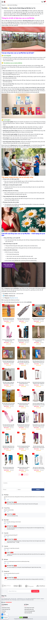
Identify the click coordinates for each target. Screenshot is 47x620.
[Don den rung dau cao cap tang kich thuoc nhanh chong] (38, 438)
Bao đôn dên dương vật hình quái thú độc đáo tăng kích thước (8, 319)
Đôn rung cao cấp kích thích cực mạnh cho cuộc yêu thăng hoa (38, 468)
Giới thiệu (4, 611)
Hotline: (7, 602)
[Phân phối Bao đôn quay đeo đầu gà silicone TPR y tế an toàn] (23, 332)
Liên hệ (3, 612)
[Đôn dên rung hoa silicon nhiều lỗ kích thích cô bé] (8, 332)
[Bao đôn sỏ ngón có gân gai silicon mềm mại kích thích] (8, 374)
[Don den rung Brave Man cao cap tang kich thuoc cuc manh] (38, 395)
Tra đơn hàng (35, 591)
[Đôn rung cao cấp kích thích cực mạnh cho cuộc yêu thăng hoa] (38, 459)
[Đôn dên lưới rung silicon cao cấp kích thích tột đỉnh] (23, 395)
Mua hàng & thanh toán (29, 609)
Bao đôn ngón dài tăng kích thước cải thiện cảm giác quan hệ (23, 362)
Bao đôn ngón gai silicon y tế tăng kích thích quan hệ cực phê (38, 362)
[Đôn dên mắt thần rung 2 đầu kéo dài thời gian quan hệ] (8, 417)
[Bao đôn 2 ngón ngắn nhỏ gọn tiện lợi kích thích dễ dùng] (8, 353)
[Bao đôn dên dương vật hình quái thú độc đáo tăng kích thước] (8, 310)
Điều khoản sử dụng (6, 607)
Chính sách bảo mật (6, 609)
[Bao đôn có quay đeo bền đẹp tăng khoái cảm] (38, 332)
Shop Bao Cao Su (14, 298)
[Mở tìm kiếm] (42, 2)
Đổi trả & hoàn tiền (28, 612)
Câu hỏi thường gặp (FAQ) (30, 611)
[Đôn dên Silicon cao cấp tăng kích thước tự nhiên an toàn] (38, 417)
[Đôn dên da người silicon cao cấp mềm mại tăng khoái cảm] (8, 438)
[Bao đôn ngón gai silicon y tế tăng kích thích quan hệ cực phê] (38, 353)
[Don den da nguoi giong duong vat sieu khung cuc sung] (23, 438)
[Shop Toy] (5, 2)
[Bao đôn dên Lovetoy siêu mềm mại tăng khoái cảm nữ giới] (8, 395)
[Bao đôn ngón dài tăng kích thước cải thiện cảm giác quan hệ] (23, 353)
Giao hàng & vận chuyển (29, 607)
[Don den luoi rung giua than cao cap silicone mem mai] (8, 459)
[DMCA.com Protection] (23, 617)
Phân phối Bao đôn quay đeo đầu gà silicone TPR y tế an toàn (23, 341)
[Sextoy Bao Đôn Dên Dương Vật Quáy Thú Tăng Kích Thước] (38, 310)
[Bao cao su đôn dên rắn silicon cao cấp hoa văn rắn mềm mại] (23, 310)
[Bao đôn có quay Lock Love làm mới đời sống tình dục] (23, 374)
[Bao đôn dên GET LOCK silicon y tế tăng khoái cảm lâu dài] (23, 417)
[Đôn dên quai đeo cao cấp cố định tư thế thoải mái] (23, 459)
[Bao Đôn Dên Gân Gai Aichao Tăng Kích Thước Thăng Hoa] (38, 374)
